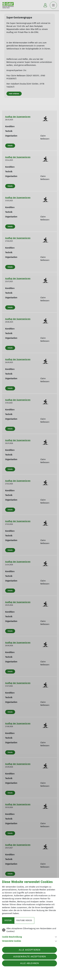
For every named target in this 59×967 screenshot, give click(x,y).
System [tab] (8, 920)
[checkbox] (29, 930)
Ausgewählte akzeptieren (29, 956)
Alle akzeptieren (29, 950)
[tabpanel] (29, 934)
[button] (29, 936)
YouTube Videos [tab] (24, 920)
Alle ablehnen (29, 963)
